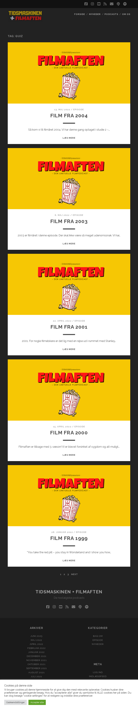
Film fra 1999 (69, 538)
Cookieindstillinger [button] (15, 702)
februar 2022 (36, 648)
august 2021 (36, 672)
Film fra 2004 (69, 116)
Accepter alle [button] (37, 702)
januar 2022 (36, 652)
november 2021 (36, 660)
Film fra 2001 (69, 327)
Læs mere (69, 138)
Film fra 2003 (69, 221)
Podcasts (111, 14)
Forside (79, 14)
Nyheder (95, 14)
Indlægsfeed (98, 676)
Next (74, 574)
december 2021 (36, 656)
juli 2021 (36, 676)
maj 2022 (36, 640)
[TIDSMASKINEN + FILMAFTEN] (25, 20)
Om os (126, 14)
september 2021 (36, 668)
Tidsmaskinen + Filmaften (69, 591)
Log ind (98, 672)
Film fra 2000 (69, 433)
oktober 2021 (36, 664)
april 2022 (36, 644)
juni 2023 (36, 636)
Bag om (98, 636)
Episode (78, 109)
